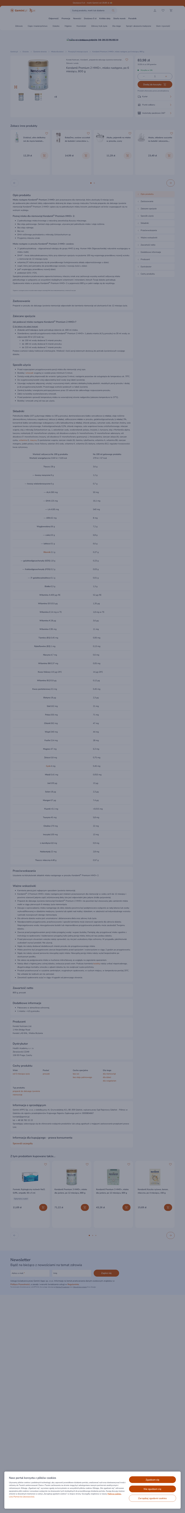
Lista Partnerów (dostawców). (22, 1496)
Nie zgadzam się (152, 1489)
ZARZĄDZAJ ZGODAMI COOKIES (152, 1498)
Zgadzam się (152, 1479)
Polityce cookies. (114, 1494)
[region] (92, 1490)
